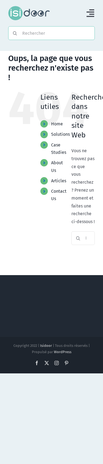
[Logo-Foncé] (29, 8)
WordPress (62, 352)
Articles (58, 180)
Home (57, 123)
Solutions (60, 134)
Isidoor (46, 346)
